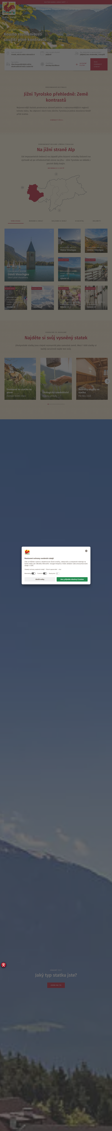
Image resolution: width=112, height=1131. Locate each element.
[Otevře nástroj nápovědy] (3, 964)
